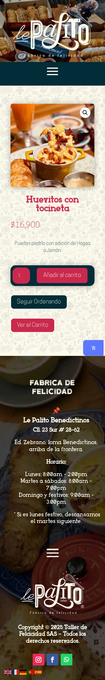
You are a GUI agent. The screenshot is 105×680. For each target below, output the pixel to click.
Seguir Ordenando (39, 302)
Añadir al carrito (62, 275)
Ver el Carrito (32, 325)
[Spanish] (38, 672)
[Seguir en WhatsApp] (66, 659)
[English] (8, 672)
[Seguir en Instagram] (38, 659)
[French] (16, 672)
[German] (23, 672)
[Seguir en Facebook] (52, 659)
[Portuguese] (31, 672)
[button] (85, 112)
